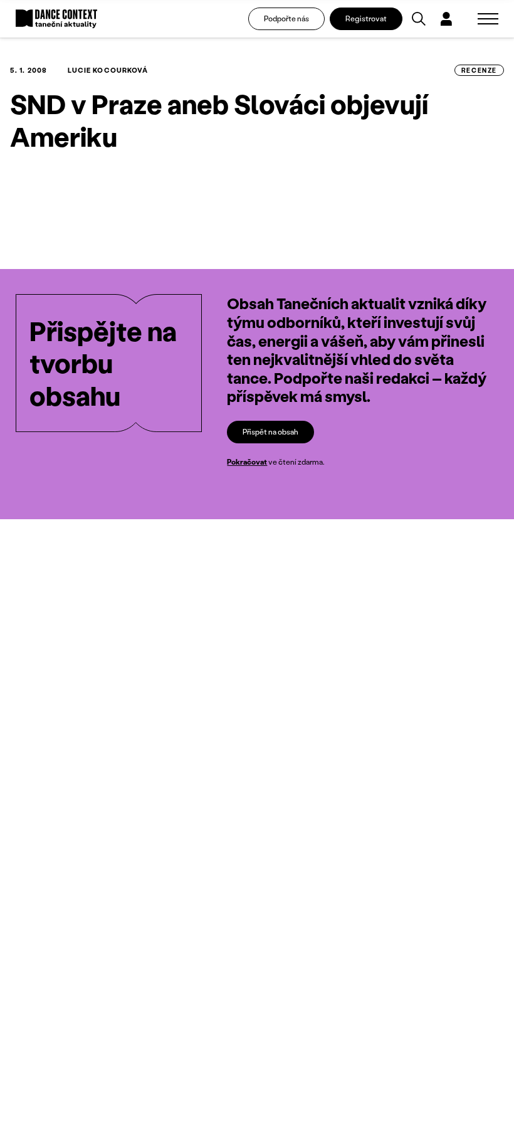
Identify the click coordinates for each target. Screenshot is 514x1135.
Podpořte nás (286, 18)
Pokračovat (247, 462)
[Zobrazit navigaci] (488, 19)
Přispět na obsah (270, 431)
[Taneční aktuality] (56, 19)
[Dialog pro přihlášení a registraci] (446, 19)
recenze (479, 70)
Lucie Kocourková (108, 70)
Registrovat (366, 18)
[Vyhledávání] (418, 19)
